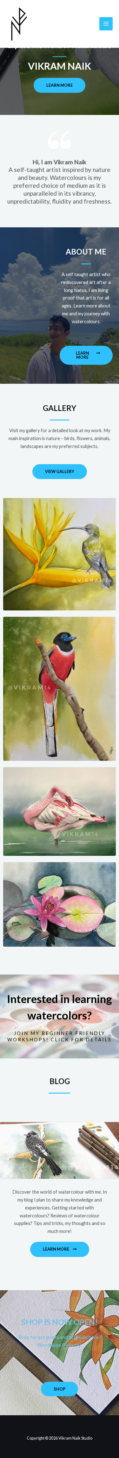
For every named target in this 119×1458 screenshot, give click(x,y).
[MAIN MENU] (106, 23)
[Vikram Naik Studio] (19, 24)
